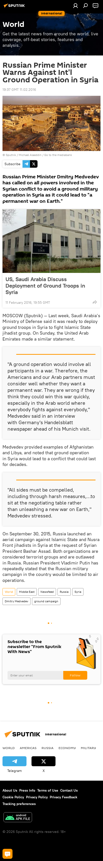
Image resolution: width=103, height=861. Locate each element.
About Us (9, 790)
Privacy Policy (37, 797)
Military (88, 748)
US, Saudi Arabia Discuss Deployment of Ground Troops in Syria (45, 285)
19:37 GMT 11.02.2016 (19, 89)
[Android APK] (18, 817)
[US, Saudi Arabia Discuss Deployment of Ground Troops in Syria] (51, 241)
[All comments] (7, 854)
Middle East (26, 592)
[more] (95, 302)
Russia (64, 592)
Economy (67, 748)
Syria (77, 592)
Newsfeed (47, 592)
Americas (28, 748)
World (9, 592)
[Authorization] (75, 5)
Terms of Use (47, 790)
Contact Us (69, 790)
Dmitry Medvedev (16, 601)
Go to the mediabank (58, 155)
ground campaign (46, 601)
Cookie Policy (13, 797)
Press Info (27, 790)
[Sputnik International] (15, 7)
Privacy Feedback (63, 797)
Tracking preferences (19, 804)
